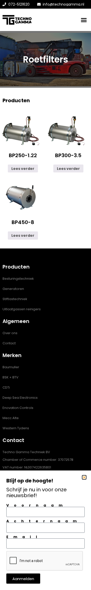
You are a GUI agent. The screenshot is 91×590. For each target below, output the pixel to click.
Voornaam (36, 505)
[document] (45, 295)
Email (24, 536)
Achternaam (44, 521)
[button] (84, 477)
